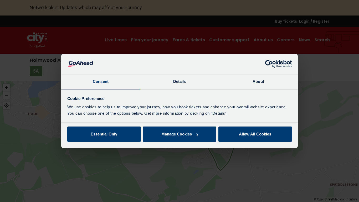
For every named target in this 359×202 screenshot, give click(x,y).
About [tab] (258, 81)
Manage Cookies (176, 134)
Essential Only (104, 134)
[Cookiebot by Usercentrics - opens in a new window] (269, 64)
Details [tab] (179, 81)
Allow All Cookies (255, 134)
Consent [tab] (101, 81)
